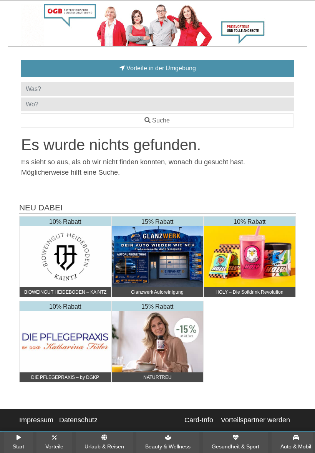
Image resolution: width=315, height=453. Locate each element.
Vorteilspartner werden (255, 420)
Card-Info (198, 420)
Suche (161, 120)
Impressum (36, 420)
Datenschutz (78, 420)
